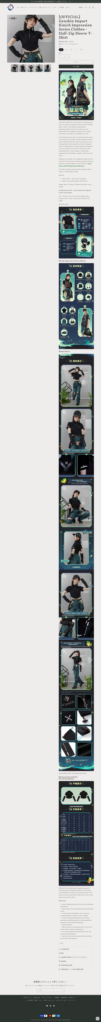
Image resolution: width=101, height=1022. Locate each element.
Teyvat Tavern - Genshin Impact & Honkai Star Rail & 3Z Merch (48, 1019)
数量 (60, 53)
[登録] (63, 990)
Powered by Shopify (66, 1019)
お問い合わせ (36, 997)
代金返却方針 (64, 997)
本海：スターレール (49, 1000)
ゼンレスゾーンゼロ (61, 1000)
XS (61, 50)
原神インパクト (39, 1000)
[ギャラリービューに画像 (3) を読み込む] (31, 68)
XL (81, 50)
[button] (23, 7)
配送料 (60, 44)
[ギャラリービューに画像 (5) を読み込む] (47, 68)
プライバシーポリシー (47, 997)
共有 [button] (62, 943)
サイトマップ (71, 1000)
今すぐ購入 (76, 66)
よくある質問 (29, 1000)
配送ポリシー (72, 997)
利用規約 (57, 997)
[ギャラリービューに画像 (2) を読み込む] (22, 68)
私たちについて (28, 997)
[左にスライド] (9, 68)
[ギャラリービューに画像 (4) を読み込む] (39, 68)
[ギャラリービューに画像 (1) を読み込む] (14, 68)
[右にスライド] (53, 68)
